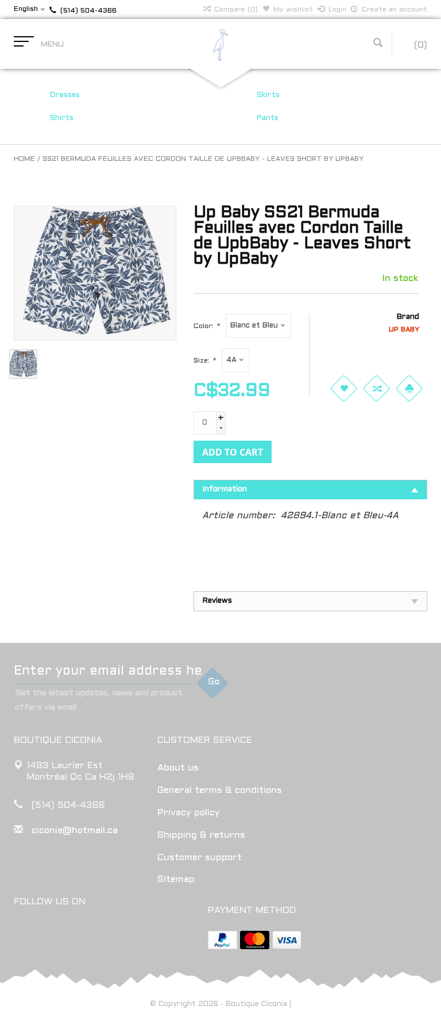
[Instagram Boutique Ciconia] (44, 931)
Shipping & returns (201, 835)
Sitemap (176, 879)
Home (24, 159)
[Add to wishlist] (343, 388)
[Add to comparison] (376, 388)
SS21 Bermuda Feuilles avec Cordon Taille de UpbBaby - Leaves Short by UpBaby (202, 159)
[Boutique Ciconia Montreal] (220, 44)
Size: (205, 360)
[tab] (311, 489)
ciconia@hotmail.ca (75, 830)
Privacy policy (188, 812)
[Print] (409, 388)
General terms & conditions (219, 790)
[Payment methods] (222, 940)
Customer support (199, 857)
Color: (207, 326)
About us (178, 768)
